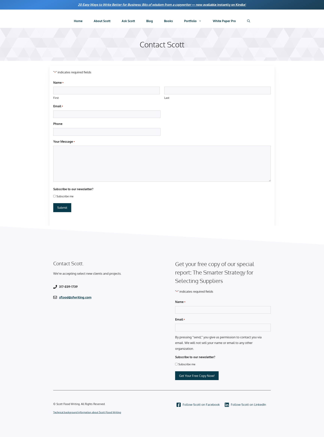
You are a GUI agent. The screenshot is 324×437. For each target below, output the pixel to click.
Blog (149, 21)
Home (78, 21)
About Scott (102, 21)
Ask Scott (128, 21)
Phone (57, 124)
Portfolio (190, 21)
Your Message (64, 141)
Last (166, 98)
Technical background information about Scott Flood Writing (87, 412)
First (56, 98)
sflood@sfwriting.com (75, 297)
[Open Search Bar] (249, 21)
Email (58, 106)
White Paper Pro (224, 21)
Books (168, 21)
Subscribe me (65, 196)
